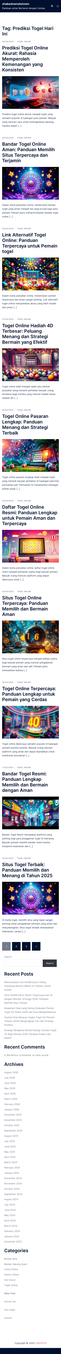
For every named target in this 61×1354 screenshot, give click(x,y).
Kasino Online (11, 1274)
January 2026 (11, 1109)
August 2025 (11, 1135)
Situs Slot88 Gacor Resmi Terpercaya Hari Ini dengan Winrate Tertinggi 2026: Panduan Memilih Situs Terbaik (28, 999)
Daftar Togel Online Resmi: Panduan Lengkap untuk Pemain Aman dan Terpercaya (29, 515)
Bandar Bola (10, 1258)
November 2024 (13, 1183)
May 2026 (9, 1088)
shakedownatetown (15, 4)
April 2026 (10, 1093)
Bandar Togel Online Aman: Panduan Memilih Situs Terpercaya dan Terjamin (28, 152)
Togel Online (24, 41)
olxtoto (8, 1317)
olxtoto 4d (10, 1301)
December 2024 (13, 1178)
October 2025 (11, 1125)
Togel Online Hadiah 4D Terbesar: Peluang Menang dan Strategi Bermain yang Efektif (27, 334)
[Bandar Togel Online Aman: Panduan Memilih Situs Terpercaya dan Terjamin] (30, 183)
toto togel (9, 1309)
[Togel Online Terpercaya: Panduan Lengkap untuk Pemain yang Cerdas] (30, 721)
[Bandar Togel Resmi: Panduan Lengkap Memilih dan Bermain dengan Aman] (30, 812)
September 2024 (13, 1194)
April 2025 (10, 1157)
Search (8, 956)
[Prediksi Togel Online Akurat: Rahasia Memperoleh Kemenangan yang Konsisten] (30, 92)
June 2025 (10, 1146)
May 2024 (9, 1215)
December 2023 (13, 1241)
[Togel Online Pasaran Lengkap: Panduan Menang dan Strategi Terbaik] (30, 455)
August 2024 (11, 1199)
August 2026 (11, 1072)
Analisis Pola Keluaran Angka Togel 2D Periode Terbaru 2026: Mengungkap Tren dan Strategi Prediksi (29, 1021)
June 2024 (10, 1209)
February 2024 (12, 1231)
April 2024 (10, 1220)
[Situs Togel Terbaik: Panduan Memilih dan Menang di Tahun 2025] (30, 898)
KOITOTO (42, 1343)
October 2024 (11, 1188)
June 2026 (10, 1083)
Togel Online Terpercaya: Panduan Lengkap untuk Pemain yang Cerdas (29, 694)
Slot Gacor (10, 1279)
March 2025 (10, 1162)
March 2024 (10, 1225)
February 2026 (12, 1104)
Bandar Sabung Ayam (15, 1264)
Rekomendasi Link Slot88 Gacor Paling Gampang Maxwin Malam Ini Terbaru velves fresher (27, 986)
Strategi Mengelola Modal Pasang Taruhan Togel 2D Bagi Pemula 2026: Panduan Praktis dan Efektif (30, 1034)
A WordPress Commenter (17, 1055)
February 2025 (12, 1167)
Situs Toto (9, 1293)
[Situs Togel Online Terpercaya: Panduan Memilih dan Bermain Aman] (30, 636)
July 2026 (9, 1077)
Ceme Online (11, 1269)
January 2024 (11, 1236)
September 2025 (13, 1130)
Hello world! (41, 1055)
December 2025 (13, 1114)
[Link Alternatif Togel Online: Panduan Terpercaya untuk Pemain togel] (30, 273)
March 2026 (10, 1098)
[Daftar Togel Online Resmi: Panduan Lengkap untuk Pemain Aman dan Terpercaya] (30, 545)
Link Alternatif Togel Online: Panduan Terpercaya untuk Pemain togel (29, 243)
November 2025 (13, 1120)
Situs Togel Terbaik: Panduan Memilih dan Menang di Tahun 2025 (27, 870)
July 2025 (9, 1141)
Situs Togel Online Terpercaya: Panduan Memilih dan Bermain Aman (25, 606)
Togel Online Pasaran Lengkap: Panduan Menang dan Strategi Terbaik (25, 424)
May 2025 (9, 1151)
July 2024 (9, 1204)
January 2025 (11, 1172)
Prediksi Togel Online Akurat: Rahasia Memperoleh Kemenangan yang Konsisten (25, 59)
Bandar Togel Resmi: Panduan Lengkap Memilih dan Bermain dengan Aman (25, 782)
